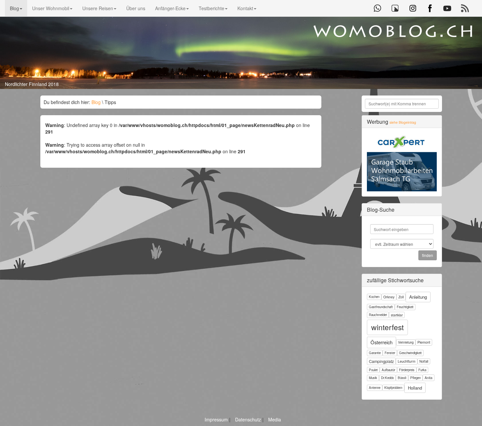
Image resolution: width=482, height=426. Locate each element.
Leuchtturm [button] (406, 361)
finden (427, 255)
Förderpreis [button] (406, 370)
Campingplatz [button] (381, 361)
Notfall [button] (423, 361)
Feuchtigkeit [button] (405, 307)
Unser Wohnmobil (50, 8)
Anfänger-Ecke (170, 8)
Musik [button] (373, 377)
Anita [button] (428, 377)
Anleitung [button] (418, 297)
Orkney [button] (388, 296)
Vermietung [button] (405, 342)
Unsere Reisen (97, 8)
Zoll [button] (401, 296)
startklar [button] (397, 314)
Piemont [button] (423, 342)
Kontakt (245, 8)
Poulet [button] (373, 370)
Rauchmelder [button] (378, 314)
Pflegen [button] (415, 377)
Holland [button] (415, 388)
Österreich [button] (381, 342)
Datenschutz (248, 419)
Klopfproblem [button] (393, 387)
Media (274, 419)
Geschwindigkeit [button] (410, 353)
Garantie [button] (375, 353)
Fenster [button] (390, 353)
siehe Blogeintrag (403, 122)
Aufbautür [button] (388, 370)
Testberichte (211, 8)
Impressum (217, 419)
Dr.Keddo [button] (387, 377)
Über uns (135, 8)
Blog (14, 8)
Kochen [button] (374, 296)
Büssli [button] (402, 377)
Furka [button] (422, 370)
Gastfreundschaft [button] (381, 307)
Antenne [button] (374, 387)
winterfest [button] (387, 327)
